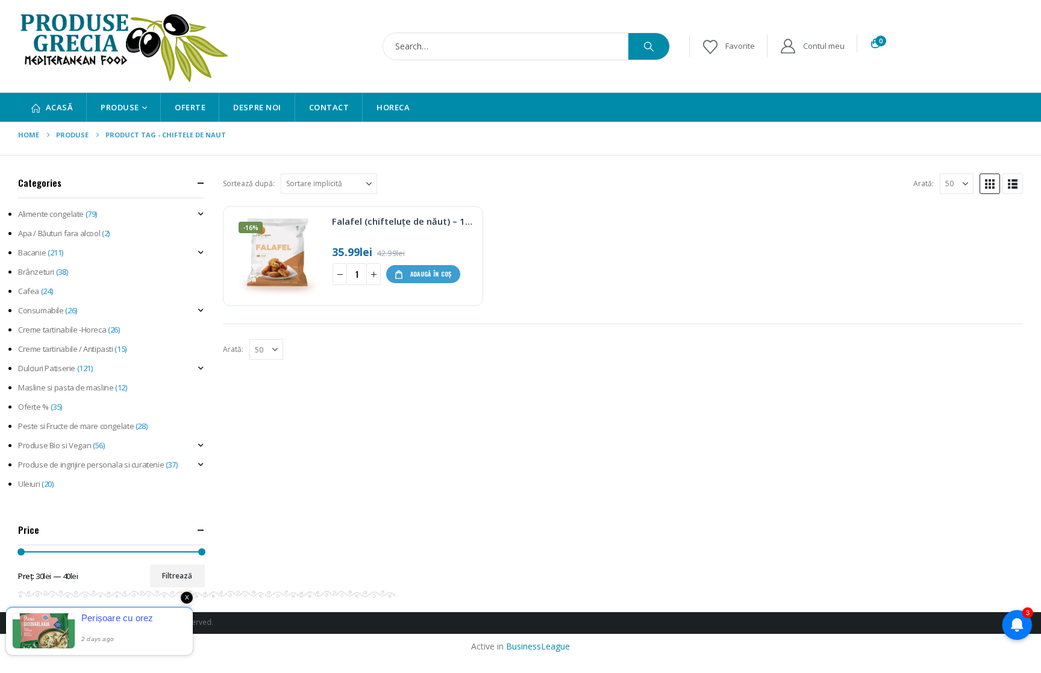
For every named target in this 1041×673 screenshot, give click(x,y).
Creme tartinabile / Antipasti (65, 348)
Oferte (190, 107)
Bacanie (32, 252)
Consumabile (41, 310)
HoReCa (393, 107)
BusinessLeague (538, 646)
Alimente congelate (51, 213)
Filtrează (177, 576)
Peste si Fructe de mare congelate (76, 426)
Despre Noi (257, 107)
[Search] (648, 46)
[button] (990, 184)
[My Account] (812, 46)
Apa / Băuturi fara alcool (59, 233)
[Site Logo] (123, 46)
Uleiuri (29, 483)
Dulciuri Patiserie (46, 368)
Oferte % (33, 406)
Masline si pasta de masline (65, 387)
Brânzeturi (36, 271)
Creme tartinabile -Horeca (62, 329)
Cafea (28, 291)
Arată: (923, 183)
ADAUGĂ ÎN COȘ (431, 273)
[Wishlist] (728, 46)
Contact (329, 107)
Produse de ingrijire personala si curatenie (91, 464)
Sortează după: (249, 183)
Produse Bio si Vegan (54, 445)
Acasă (59, 107)
